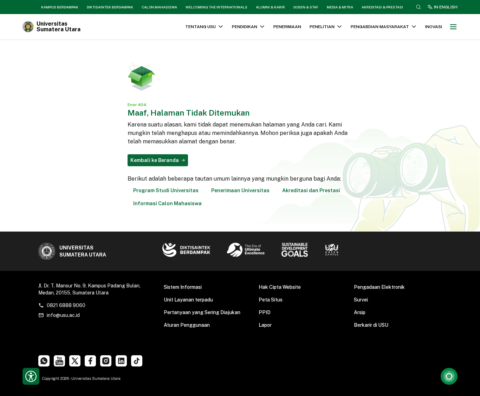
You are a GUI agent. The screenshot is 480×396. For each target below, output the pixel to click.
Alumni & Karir (270, 7)
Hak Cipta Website (280, 287)
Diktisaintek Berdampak (110, 7)
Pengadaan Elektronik (379, 287)
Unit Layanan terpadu (188, 300)
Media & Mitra (340, 7)
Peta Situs (271, 300)
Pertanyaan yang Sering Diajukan (202, 312)
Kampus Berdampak (59, 7)
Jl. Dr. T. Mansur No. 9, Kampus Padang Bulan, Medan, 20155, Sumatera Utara (89, 289)
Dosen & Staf (305, 7)
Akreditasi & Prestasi (382, 7)
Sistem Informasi (183, 287)
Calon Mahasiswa (159, 7)
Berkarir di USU (371, 325)
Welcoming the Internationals (216, 7)
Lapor (265, 325)
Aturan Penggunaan (187, 325)
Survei (361, 300)
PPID (265, 312)
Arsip (359, 312)
